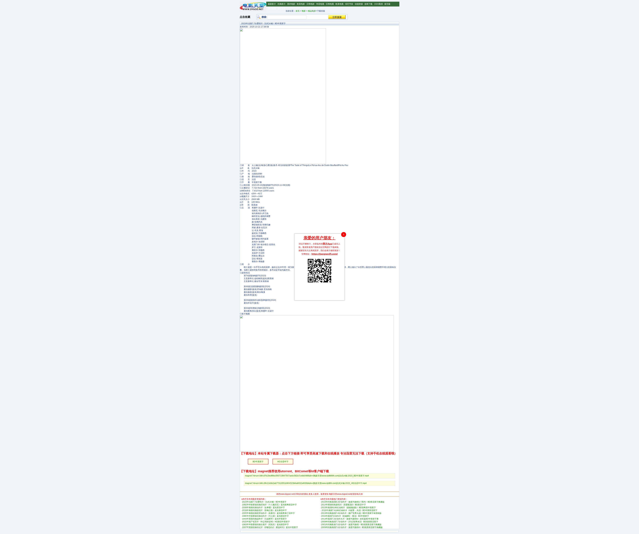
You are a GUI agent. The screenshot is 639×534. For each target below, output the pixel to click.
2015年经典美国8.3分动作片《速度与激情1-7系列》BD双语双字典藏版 (352, 502)
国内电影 (291, 4)
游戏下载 (368, 4)
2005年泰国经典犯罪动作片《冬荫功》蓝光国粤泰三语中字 (268, 513)
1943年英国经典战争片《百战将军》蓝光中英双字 (264, 519)
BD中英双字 (258, 461)
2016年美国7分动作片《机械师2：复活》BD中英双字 (345, 516)
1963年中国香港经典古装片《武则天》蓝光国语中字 (265, 524)
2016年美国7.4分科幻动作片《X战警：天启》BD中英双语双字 (349, 510)
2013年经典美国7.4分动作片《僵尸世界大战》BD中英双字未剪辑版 (351, 513)
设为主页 (282, 9)
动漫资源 (359, 4)
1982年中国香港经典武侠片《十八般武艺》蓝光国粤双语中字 (269, 505)
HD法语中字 (282, 461)
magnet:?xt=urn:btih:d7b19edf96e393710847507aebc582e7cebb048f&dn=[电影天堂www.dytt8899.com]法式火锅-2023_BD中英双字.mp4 (307, 476)
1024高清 (378, 4)
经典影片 (282, 4)
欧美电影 (301, 4)
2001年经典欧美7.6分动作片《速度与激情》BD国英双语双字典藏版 (351, 524)
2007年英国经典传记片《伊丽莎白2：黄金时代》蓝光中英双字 (270, 527)
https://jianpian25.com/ (325, 254)
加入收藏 (272, 9)
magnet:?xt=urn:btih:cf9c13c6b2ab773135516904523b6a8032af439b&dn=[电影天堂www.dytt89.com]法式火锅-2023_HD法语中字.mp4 (306, 483)
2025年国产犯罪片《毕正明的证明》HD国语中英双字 (266, 522)
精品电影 (312, 11)
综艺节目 (349, 4)
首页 (298, 11)
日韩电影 (311, 4)
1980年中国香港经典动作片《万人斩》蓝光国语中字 (265, 516)
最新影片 (272, 4)
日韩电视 (330, 4)
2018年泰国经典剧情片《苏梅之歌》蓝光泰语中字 (264, 510)
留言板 (387, 4)
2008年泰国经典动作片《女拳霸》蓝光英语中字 (263, 507)
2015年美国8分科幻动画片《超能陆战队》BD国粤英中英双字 (348, 507)
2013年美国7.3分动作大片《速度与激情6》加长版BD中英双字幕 (350, 519)
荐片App (327, 243)
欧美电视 (339, 4)
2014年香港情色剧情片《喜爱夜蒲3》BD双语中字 (343, 505)
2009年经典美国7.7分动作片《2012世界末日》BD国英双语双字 (349, 522)
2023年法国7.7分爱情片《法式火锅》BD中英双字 (264, 502)
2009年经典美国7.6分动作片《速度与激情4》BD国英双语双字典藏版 (352, 527)
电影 (304, 11)
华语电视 (320, 4)
